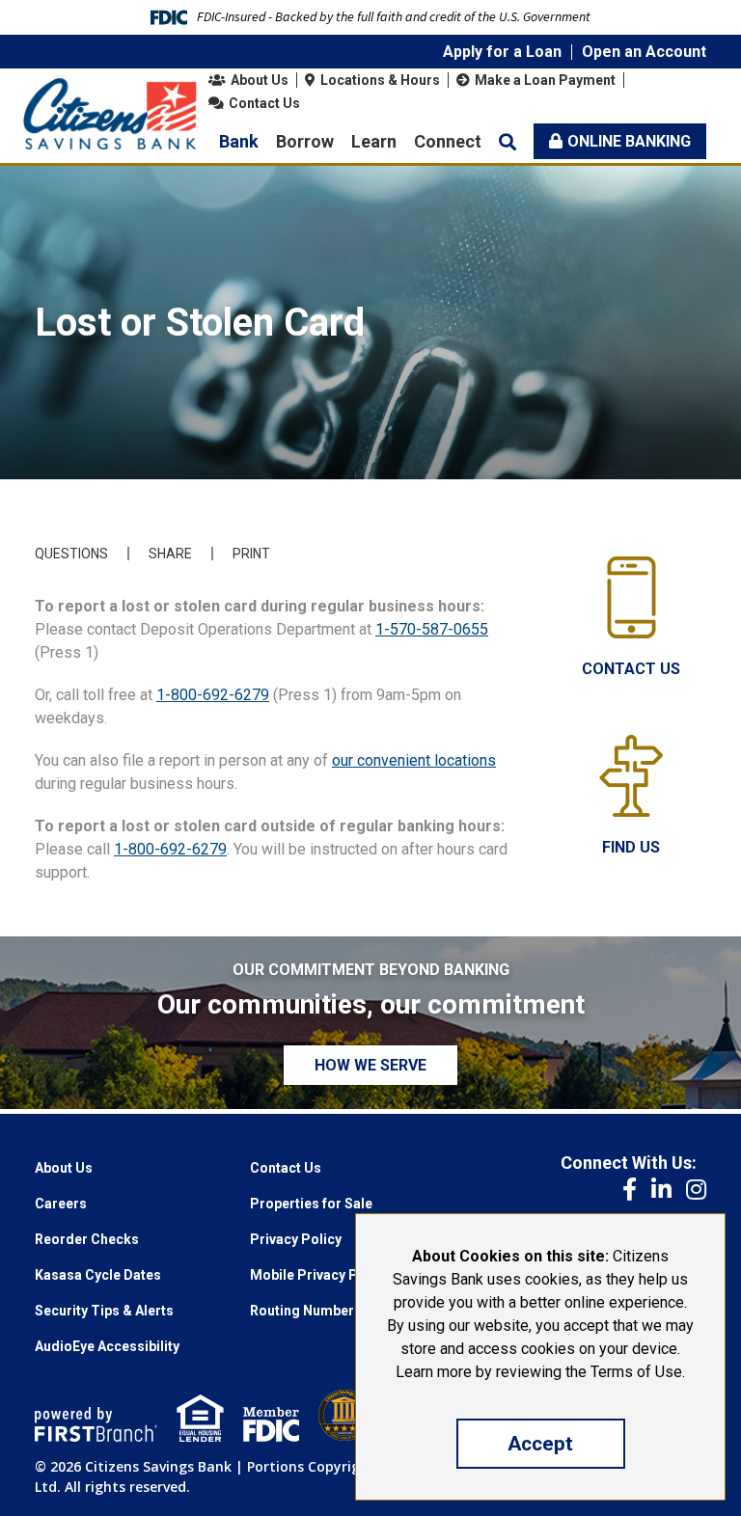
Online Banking (629, 141)
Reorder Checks (87, 1239)
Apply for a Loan (502, 51)
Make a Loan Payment (545, 80)
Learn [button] (374, 141)
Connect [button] (447, 141)
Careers (61, 1203)
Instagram (696, 1189)
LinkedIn (661, 1189)
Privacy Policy (296, 1239)
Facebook (629, 1189)
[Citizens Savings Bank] (110, 112)
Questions (71, 553)
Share (170, 553)
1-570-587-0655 (431, 629)
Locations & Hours (380, 80)
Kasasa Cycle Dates (98, 1275)
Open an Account (644, 51)
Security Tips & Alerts (104, 1310)
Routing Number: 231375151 (340, 1310)
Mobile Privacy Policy (319, 1275)
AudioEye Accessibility (107, 1346)
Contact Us (264, 103)
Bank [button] (239, 141)
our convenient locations (414, 760)
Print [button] (251, 553)
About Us (259, 80)
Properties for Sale (311, 1203)
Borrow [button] (305, 141)
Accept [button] (540, 1443)
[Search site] (507, 141)
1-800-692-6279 (212, 695)
